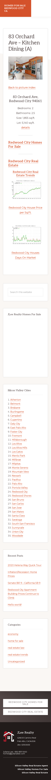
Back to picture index (22, 87)
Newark (16, 475)
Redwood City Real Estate (23, 163)
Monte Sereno (20, 467)
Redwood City (20, 491)
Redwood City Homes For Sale (25, 144)
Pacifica (16, 479)
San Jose (17, 507)
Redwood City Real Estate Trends (25, 173)
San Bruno (18, 499)
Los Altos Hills (19, 447)
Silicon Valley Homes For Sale (33, 769)
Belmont (15, 403)
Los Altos (17, 443)
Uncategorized (16, 661)
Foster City (16, 431)
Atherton (15, 399)
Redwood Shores (21, 495)
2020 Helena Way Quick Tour (25, 565)
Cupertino (16, 419)
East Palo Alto (18, 427)
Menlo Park (18, 455)
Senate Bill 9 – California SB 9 (24, 583)
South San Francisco (23, 523)
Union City (17, 531)
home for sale (15, 641)
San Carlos (18, 503)
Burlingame (17, 411)
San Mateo (18, 511)
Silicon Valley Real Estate (35, 772)
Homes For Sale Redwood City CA (15, 8)
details (25, 127)
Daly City (15, 423)
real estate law (16, 647)
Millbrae (16, 459)
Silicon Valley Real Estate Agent (31, 765)
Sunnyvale (18, 527)
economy (13, 634)
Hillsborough (19, 439)
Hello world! (15, 604)
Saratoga (17, 519)
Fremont (17, 435)
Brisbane (15, 407)
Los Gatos (17, 451)
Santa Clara (18, 515)
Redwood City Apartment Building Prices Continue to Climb (23, 593)
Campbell (15, 415)
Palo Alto (17, 483)
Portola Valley (20, 487)
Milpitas (16, 463)
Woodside (17, 535)
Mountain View (20, 471)
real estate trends (18, 654)
